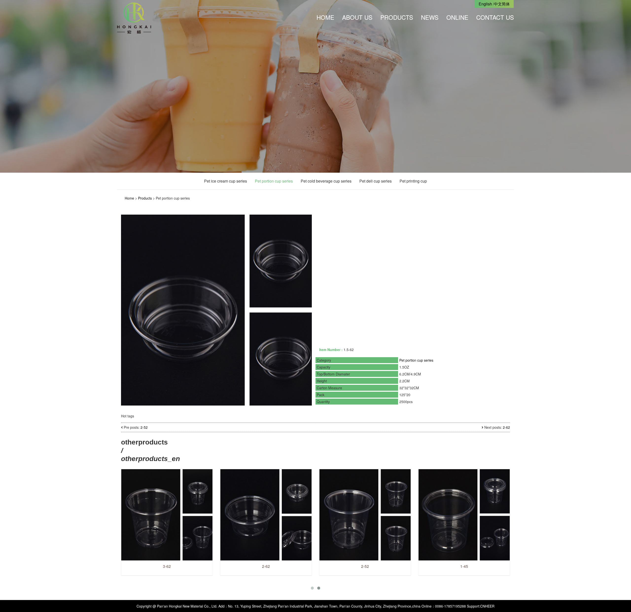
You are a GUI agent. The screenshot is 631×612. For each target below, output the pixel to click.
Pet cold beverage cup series (326, 181)
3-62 (245, 566)
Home (325, 17)
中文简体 (502, 4)
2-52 (144, 427)
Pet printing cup (413, 181)
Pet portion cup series (274, 181)
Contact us (495, 17)
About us (357, 17)
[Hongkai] (134, 17)
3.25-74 (145, 566)
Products (396, 17)
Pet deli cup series (375, 181)
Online (457, 17)
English (485, 4)
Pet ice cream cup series (225, 181)
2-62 (506, 427)
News (429, 17)
